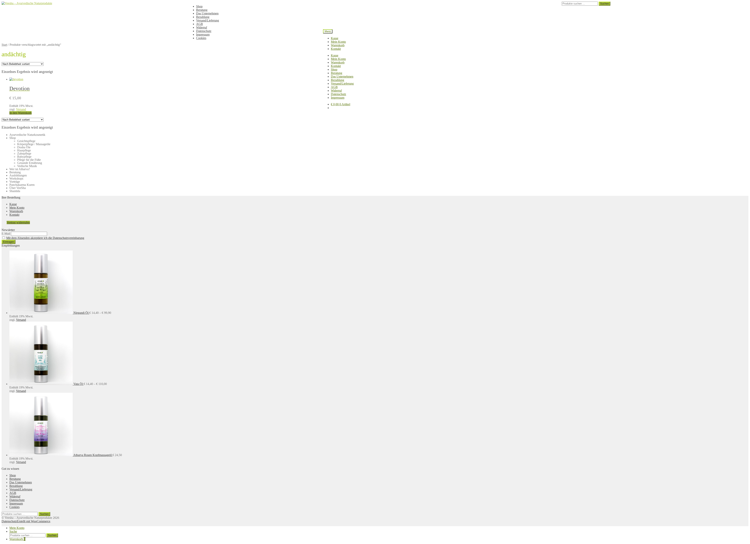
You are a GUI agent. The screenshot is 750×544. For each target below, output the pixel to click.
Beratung (201, 10)
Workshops (16, 178)
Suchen (604, 3)
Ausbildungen (18, 175)
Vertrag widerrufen (18, 222)
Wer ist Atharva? (19, 169)
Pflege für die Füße (29, 159)
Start (4, 44)
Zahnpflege (24, 153)
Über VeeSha (17, 188)
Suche (13, 531)
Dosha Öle (23, 147)
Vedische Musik (27, 166)
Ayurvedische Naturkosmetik (27, 134)
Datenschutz (203, 31)
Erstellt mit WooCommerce (33, 521)
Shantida (14, 191)
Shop (199, 6)
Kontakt (336, 48)
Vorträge (14, 181)
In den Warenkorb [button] (20, 113)
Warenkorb (338, 45)
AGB (199, 24)
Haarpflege (24, 150)
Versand (21, 109)
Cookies (201, 38)
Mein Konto (338, 41)
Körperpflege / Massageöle (33, 144)
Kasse (334, 38)
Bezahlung (202, 17)
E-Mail (6, 233)
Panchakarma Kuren (22, 184)
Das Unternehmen (207, 13)
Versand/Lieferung (207, 20)
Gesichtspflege (26, 141)
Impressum (203, 34)
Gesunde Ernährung (29, 163)
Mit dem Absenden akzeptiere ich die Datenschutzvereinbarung (45, 238)
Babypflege (24, 156)
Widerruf (201, 27)
